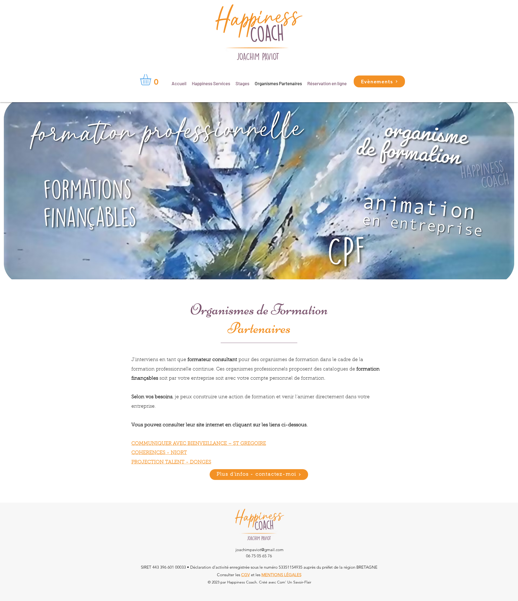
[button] (152, 79)
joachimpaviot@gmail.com (260, 549)
